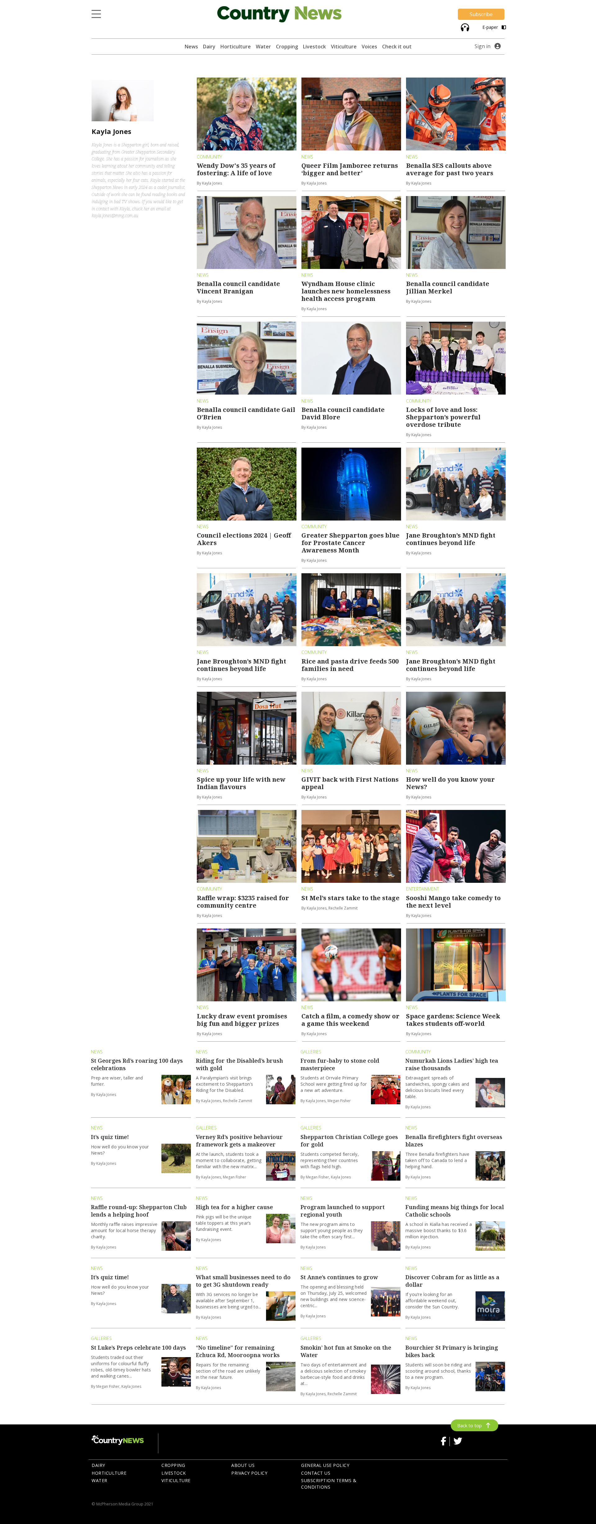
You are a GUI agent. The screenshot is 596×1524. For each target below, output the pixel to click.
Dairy (209, 46)
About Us (243, 1465)
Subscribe (481, 14)
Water (263, 46)
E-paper (490, 27)
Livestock (314, 46)
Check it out (397, 46)
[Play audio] (464, 27)
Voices (369, 46)
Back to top (469, 1425)
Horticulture (235, 46)
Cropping (287, 46)
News (191, 46)
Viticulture (344, 46)
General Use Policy (325, 1465)
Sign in (482, 46)
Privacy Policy (249, 1473)
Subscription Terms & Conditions (328, 1483)
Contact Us (315, 1473)
